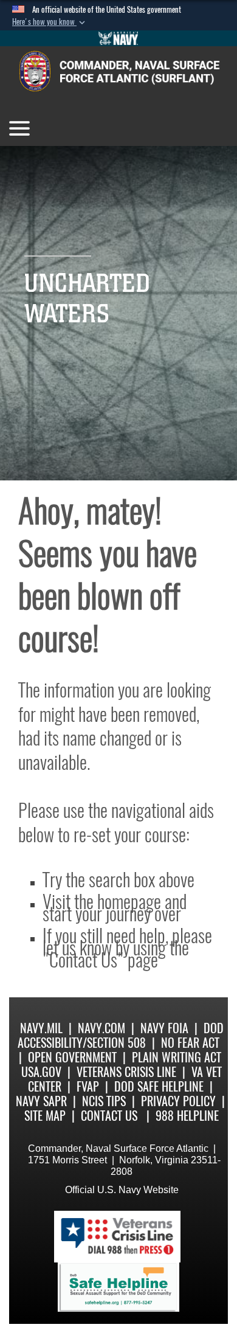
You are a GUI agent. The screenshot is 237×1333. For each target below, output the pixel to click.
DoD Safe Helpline (159, 1086)
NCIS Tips (104, 1101)
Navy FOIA (164, 1028)
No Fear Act (190, 1042)
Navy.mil (41, 1028)
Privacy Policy (178, 1101)
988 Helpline (187, 1115)
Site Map (45, 1115)
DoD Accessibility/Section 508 (121, 1035)
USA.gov (41, 1072)
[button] (50, 22)
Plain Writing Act (176, 1057)
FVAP (88, 1086)
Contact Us (109, 1115)
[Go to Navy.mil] (118, 38)
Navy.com (101, 1028)
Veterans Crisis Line (126, 1072)
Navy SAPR (41, 1101)
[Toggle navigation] (19, 128)
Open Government (72, 1057)
